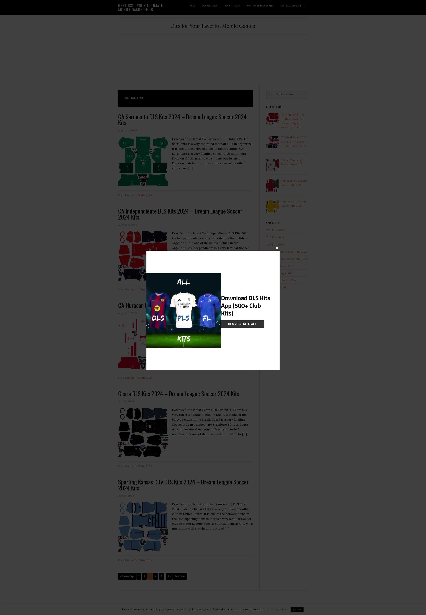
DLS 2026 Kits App (242, 324)
